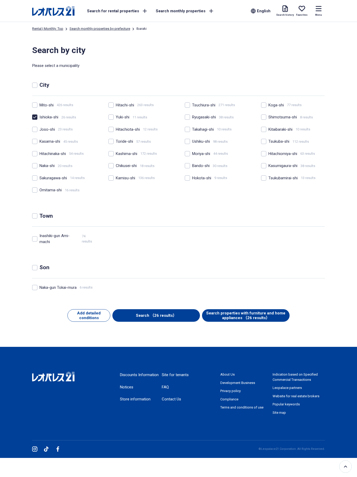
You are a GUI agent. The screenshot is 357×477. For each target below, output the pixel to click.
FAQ (165, 387)
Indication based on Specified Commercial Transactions (295, 377)
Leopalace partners (287, 388)
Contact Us (171, 399)
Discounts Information (139, 374)
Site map (279, 413)
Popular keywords (286, 404)
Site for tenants (175, 374)
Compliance (229, 399)
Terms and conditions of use (241, 407)
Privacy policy (230, 391)
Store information (135, 399)
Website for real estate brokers (296, 396)
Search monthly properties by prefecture (100, 29)
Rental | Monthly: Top (47, 29)
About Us (227, 374)
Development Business (237, 383)
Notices (126, 387)
